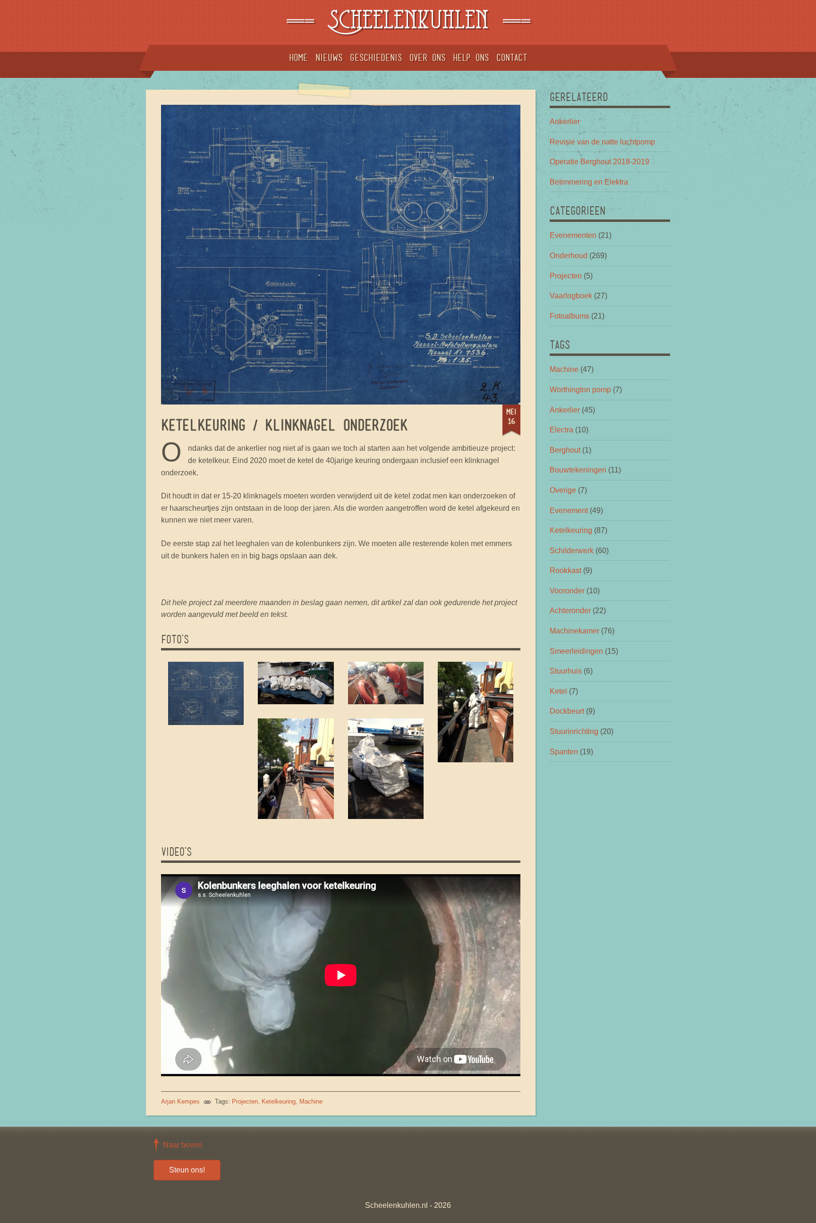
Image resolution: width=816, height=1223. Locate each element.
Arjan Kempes (180, 1101)
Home (298, 57)
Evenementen (573, 235)
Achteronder (570, 611)
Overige (563, 490)
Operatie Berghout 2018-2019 (599, 162)
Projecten (245, 1101)
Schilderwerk (572, 551)
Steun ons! (187, 1170)
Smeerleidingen (576, 651)
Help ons (471, 57)
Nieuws (328, 57)
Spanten (564, 752)
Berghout (565, 450)
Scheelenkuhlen (408, 22)
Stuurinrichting (574, 731)
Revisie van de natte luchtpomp (602, 142)
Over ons (427, 57)
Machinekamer (574, 631)
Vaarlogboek (571, 296)
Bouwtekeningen (578, 470)
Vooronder (567, 591)
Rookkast (565, 570)
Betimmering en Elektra (589, 182)
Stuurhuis (566, 671)
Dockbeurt (567, 711)
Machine (311, 1101)
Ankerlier (565, 122)
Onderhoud (568, 256)
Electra (561, 430)
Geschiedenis (376, 57)
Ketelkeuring (279, 1101)
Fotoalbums (569, 316)
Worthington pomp (580, 390)
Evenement (569, 510)
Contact (511, 57)
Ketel (558, 691)
